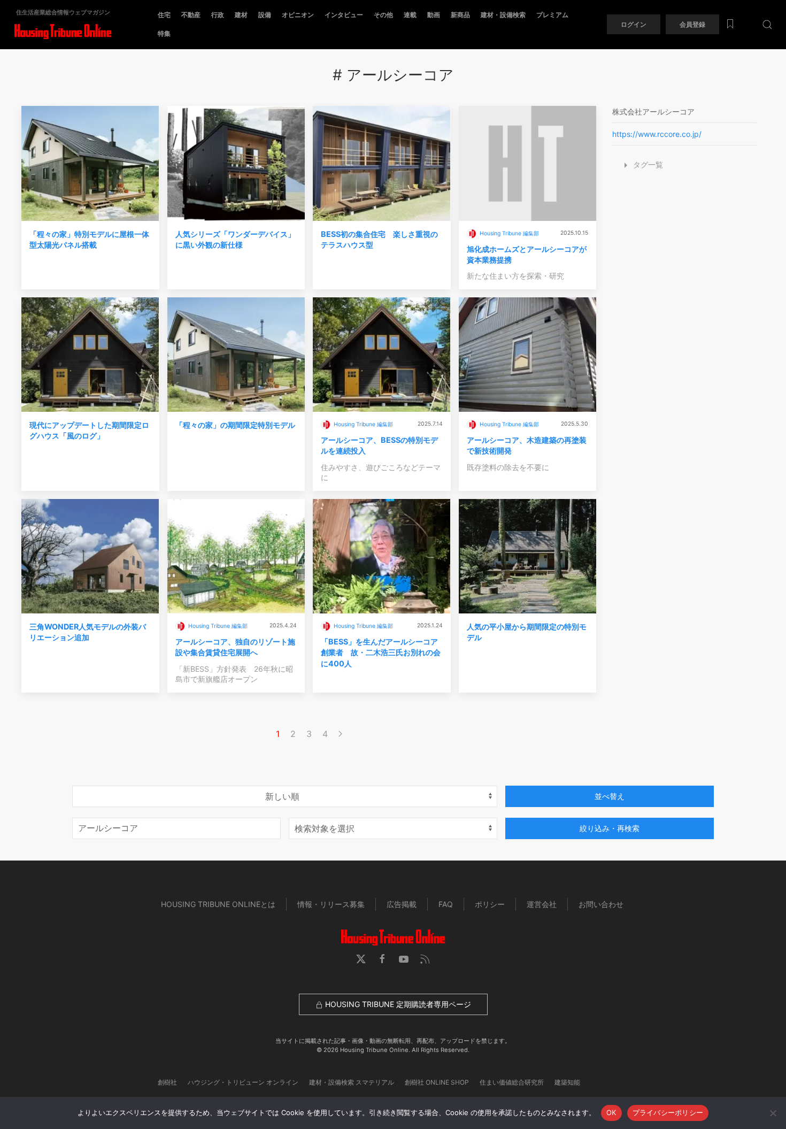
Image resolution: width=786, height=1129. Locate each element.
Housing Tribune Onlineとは (218, 904)
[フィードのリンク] (425, 959)
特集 (164, 33)
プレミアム (552, 15)
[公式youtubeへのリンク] (403, 959)
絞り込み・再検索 (609, 828)
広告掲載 (402, 904)
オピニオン (298, 15)
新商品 (460, 15)
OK (611, 1112)
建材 (241, 15)
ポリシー (490, 904)
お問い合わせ (601, 904)
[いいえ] (772, 1113)
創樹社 (167, 1082)
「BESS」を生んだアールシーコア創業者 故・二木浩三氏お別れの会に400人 (381, 652)
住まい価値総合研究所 (512, 1082)
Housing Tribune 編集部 (509, 233)
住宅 (164, 15)
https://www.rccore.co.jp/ (657, 134)
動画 (433, 15)
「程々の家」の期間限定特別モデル (235, 424)
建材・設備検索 (503, 15)
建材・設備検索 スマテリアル (351, 1082)
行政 (217, 15)
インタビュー (344, 15)
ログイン (633, 24)
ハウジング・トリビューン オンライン (243, 1082)
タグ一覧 (647, 164)
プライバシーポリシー (668, 1112)
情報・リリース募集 (331, 904)
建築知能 (567, 1082)
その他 (383, 15)
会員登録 (692, 24)
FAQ (445, 904)
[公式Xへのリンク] (361, 959)
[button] (767, 24)
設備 (264, 15)
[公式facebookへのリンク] (382, 959)
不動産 (191, 15)
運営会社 (542, 904)
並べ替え (610, 796)
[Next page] (340, 734)
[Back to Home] (63, 31)
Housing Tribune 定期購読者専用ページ (397, 1004)
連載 (410, 15)
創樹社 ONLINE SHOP (437, 1082)
